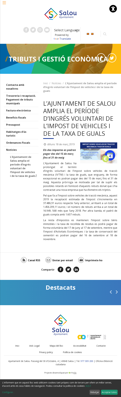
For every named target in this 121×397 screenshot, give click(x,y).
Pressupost (13, 124)
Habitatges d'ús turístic (16, 133)
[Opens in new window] (101, 57)
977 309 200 (87, 361)
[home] (60, 13)
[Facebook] (60, 269)
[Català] (88, 33)
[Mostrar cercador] (104, 33)
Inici (45, 83)
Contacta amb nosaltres (15, 86)
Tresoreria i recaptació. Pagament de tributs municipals (21, 99)
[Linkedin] (76, 269)
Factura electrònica (18, 110)
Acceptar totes (109, 392)
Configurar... (8, 392)
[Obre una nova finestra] (26, 30)
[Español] (92, 33)
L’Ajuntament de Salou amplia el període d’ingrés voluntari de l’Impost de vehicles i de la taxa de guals (22, 166)
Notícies (11, 150)
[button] (4, 4)
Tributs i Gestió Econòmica (58, 58)
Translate (65, 38)
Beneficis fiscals (16, 117)
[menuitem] (88, 33)
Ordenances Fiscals (18, 142)
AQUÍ (88, 385)
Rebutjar (94, 392)
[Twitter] (68, 269)
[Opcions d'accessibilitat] (113, 9)
